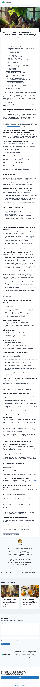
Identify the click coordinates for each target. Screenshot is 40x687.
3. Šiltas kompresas (12, 68)
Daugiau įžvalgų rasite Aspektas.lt (13, 88)
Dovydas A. (18, 39)
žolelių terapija (16, 534)
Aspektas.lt (23, 518)
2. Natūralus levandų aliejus (13, 52)
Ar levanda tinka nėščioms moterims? (15, 86)
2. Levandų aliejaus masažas (14, 66)
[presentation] (10, 591)
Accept (20, 677)
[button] (38, 668)
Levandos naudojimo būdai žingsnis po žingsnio (16, 63)
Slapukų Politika (16, 685)
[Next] (37, 597)
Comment (4, 623)
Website (29, 637)
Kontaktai (25, 2)
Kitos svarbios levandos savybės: (15, 58)
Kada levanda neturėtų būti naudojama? (14, 73)
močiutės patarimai (11, 532)
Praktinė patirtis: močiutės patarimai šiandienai (15, 72)
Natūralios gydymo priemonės (16, 30)
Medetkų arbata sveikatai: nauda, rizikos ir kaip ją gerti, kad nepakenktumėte (30, 601)
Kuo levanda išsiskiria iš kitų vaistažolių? (14, 56)
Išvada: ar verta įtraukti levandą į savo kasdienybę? (16, 75)
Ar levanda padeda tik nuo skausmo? (13, 71)
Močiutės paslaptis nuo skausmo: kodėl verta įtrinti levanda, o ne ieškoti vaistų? (30, 572)
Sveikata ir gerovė (26, 30)
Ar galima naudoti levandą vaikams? (15, 81)
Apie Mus (21, 2)
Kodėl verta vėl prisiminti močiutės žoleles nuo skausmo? (18, 46)
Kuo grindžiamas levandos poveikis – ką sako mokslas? (17, 59)
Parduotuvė (18, 2)
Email (16, 637)
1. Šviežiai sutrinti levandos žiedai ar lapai (16, 51)
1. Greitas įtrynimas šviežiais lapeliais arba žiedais (18, 65)
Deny (20, 680)
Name (3, 637)
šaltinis (31, 237)
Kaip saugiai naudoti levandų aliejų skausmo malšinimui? (19, 79)
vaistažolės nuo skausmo (7, 534)
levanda (5, 532)
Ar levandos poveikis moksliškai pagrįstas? (16, 83)
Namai (14, 2)
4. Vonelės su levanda (12, 55)
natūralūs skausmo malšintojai (21, 532)
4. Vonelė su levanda (12, 69)
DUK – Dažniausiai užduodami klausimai (14, 76)
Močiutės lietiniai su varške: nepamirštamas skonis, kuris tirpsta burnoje (8, 573)
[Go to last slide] (3, 597)
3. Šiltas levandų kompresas (13, 54)
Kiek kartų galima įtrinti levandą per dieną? (16, 82)
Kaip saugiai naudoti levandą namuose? (14, 61)
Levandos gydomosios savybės (13, 126)
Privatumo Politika (22, 685)
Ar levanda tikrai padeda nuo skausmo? (16, 78)
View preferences (20, 683)
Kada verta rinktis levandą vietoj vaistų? (14, 62)
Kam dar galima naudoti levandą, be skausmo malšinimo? (20, 85)
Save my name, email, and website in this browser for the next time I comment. (17, 640)
